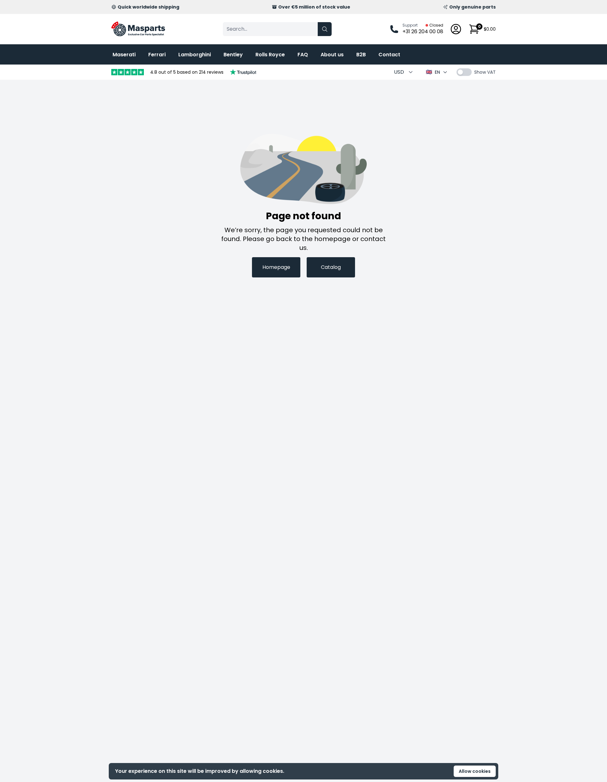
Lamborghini (194, 54)
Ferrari (157, 54)
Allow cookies (475, 771)
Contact (389, 54)
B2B (361, 54)
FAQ (302, 54)
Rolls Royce (270, 54)
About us (332, 54)
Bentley (233, 54)
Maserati (124, 54)
